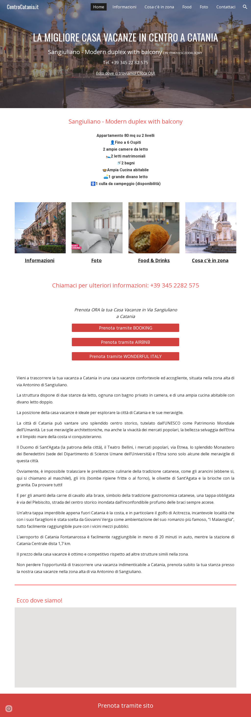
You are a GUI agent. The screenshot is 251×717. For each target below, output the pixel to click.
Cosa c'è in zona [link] (159, 7)
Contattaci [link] (225, 7)
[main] (126, 54)
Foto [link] (204, 7)
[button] (245, 7)
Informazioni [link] (124, 7)
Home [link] (98, 7)
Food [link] (186, 7)
